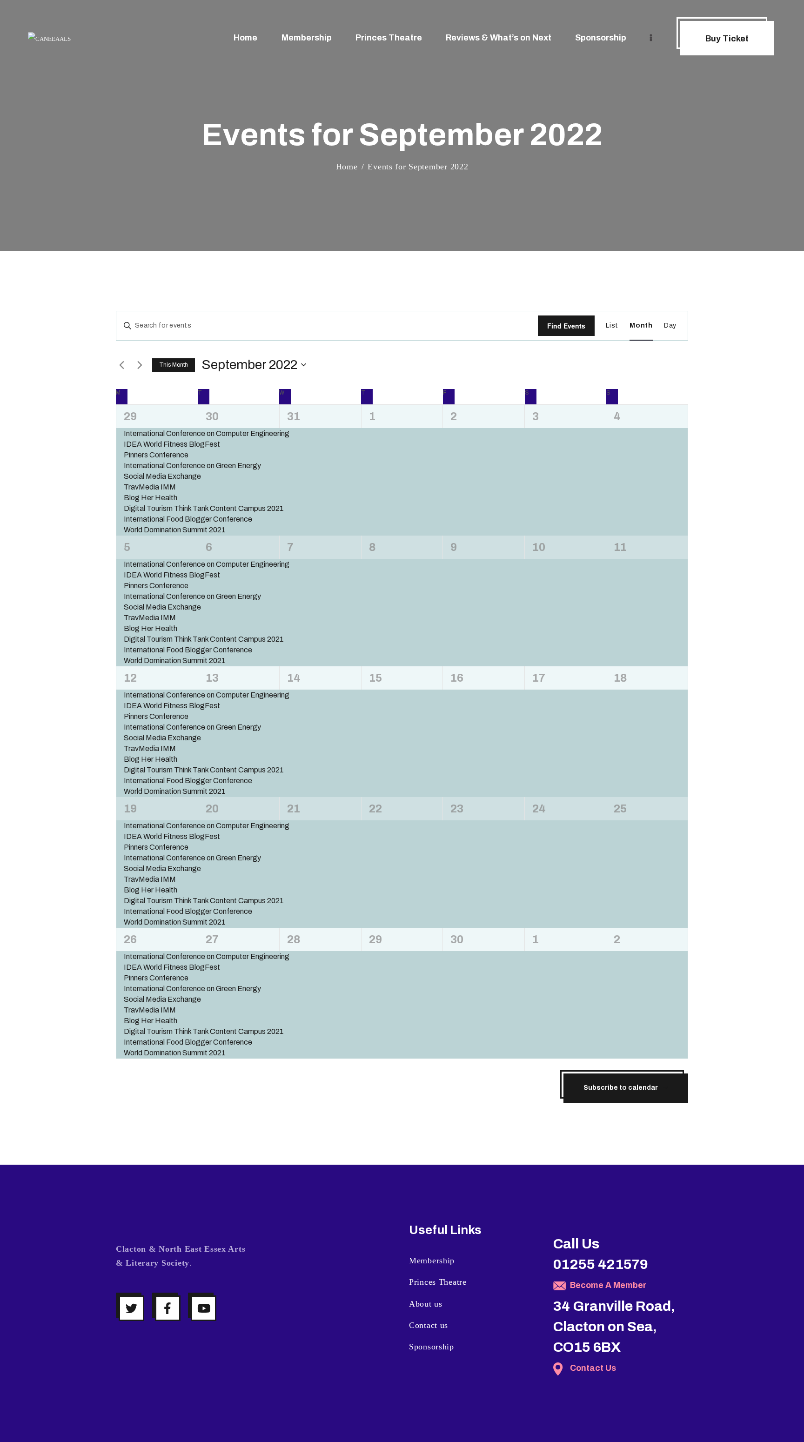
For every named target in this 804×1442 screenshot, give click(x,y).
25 (620, 809)
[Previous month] (121, 364)
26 (130, 939)
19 (130, 809)
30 (212, 416)
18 (620, 678)
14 (294, 678)
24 (539, 809)
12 (130, 678)
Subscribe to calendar (620, 1087)
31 (293, 416)
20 (212, 809)
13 (212, 678)
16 (456, 678)
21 (293, 809)
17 (538, 678)
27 (212, 939)
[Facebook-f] (168, 1308)
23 (456, 809)
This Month (173, 365)
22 (375, 809)
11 (620, 547)
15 (375, 678)
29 (130, 416)
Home (347, 166)
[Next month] (139, 364)
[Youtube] (203, 1308)
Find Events (566, 325)
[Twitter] (131, 1308)
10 (538, 547)
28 (293, 939)
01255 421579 (600, 1264)
